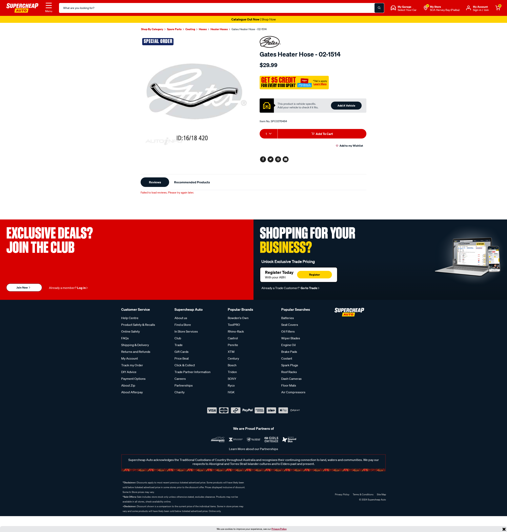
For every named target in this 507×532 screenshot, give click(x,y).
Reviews (155, 182)
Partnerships (183, 385)
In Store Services (186, 331)
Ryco (231, 385)
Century (233, 358)
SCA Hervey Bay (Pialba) (444, 10)
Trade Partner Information (192, 372)
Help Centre (129, 318)
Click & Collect (184, 365)
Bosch (232, 365)
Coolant (286, 358)
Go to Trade (308, 288)
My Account (129, 358)
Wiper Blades (290, 338)
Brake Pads (289, 352)
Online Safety (130, 331)
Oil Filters (288, 331)
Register (314, 274)
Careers (180, 379)
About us (180, 318)
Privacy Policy (279, 529)
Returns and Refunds (135, 352)
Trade (178, 345)
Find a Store (182, 325)
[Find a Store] (425, 8)
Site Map (381, 494)
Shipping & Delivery (135, 345)
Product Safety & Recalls (138, 325)
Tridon (232, 372)
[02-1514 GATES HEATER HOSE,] (196, 91)
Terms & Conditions (363, 494)
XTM (231, 352)
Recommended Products (192, 182)
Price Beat (181, 358)
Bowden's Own (238, 318)
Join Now (22, 287)
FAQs (125, 338)
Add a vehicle (346, 105)
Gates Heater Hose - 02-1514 (249, 29)
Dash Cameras (291, 379)
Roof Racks (289, 372)
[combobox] (268, 134)
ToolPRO (234, 325)
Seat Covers (289, 325)
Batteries (287, 318)
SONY (232, 379)
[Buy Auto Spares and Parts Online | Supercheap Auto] (22, 8)
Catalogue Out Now (253, 19)
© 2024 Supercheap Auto (372, 499)
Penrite (233, 345)
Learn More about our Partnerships (253, 449)
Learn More (320, 84)
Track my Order (132, 365)
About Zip (128, 385)
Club (177, 338)
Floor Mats (288, 385)
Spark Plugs (289, 365)
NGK (231, 392)
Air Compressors (293, 392)
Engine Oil (288, 345)
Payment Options (133, 379)
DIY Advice (128, 372)
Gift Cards (181, 352)
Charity (179, 392)
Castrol (233, 338)
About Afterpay (132, 392)
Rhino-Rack (236, 331)
